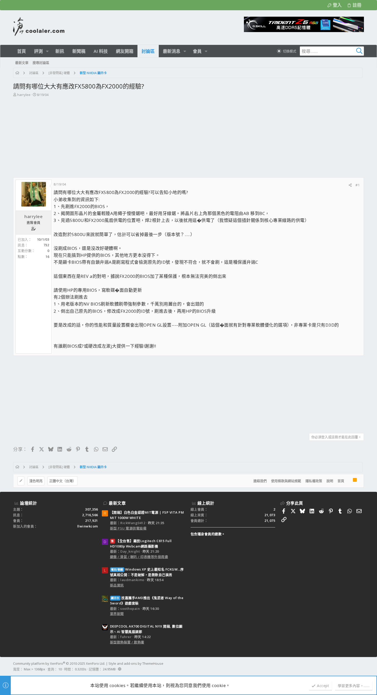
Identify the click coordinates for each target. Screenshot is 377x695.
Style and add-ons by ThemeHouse (135, 663)
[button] (47, 51)
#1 (357, 185)
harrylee (24, 94)
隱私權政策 (313, 480)
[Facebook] (361, 666)
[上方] (348, 481)
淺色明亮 (36, 480)
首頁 (341, 480)
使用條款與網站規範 (286, 480)
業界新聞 (117, 613)
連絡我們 (260, 480)
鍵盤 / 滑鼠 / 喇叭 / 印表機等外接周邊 (139, 556)
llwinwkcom (87, 526)
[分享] (350, 185)
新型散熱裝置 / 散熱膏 (127, 642)
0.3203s (80, 669)
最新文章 (117, 503)
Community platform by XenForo (59, 663)
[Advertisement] (188, 139)
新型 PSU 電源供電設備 (128, 528)
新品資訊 (117, 585)
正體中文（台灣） (62, 480)
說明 (329, 480)
